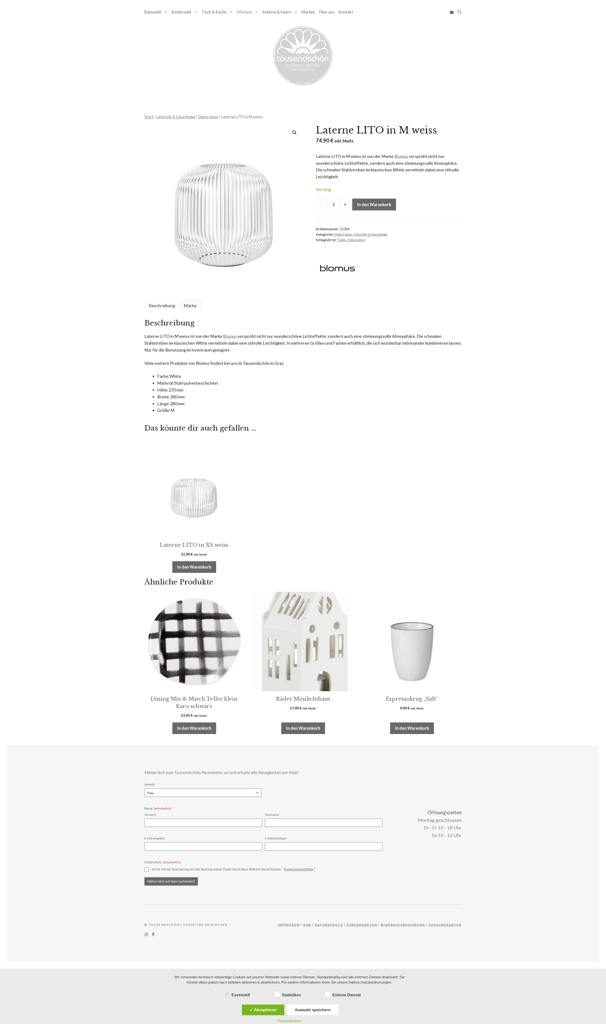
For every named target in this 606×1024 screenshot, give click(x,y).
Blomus (401, 156)
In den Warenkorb (374, 204)
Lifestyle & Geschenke (175, 117)
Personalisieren (289, 1021)
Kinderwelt (181, 11)
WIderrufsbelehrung (403, 924)
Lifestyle (244, 11)
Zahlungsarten (445, 924)
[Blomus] (337, 269)
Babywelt (152, 11)
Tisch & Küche (214, 11)
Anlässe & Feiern (276, 11)
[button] (459, 12)
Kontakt (345, 11)
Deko (342, 240)
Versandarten (362, 924)
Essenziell (241, 995)
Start (149, 117)
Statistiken (291, 995)
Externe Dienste (346, 995)
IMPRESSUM (288, 924)
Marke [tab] (190, 305)
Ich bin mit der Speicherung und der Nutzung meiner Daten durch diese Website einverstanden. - (233, 869)
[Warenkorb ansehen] (452, 12)
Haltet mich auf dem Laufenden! (171, 881)
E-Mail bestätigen (276, 838)
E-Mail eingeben (154, 838)
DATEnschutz (329, 924)
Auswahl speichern (312, 1010)
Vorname (150, 814)
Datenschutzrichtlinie (298, 869)
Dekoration (208, 117)
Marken (308, 11)
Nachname (272, 814)
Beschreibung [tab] (162, 305)
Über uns (326, 11)
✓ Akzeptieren (263, 1010)
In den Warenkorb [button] (194, 567)
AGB (307, 924)
